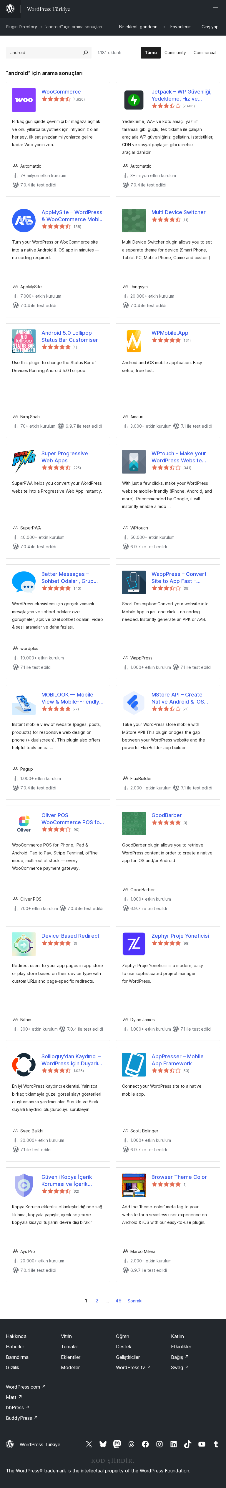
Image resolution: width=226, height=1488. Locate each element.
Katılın (177, 1336)
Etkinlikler (181, 1346)
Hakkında (16, 1336)
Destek (124, 1346)
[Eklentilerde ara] (86, 53)
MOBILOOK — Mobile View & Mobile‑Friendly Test (70, 698)
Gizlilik (12, 1367)
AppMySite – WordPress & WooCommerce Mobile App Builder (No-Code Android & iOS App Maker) (72, 216)
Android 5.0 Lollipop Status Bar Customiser (69, 336)
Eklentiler (70, 1357)
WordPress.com (26, 1387)
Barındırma (17, 1357)
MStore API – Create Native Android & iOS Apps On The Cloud (178, 698)
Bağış (180, 1357)
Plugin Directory (21, 26)
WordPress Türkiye (40, 1444)
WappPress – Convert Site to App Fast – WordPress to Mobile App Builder (179, 577)
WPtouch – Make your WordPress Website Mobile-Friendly (179, 457)
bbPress (18, 1407)
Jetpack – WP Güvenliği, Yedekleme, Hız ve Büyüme (182, 95)
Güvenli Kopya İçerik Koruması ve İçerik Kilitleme (66, 1180)
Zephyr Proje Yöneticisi (180, 936)
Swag (180, 1367)
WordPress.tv (133, 1367)
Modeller (70, 1367)
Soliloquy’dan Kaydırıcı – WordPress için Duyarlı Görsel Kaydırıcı (71, 1060)
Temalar (69, 1346)
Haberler (15, 1346)
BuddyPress (22, 1418)
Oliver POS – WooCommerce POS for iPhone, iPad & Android (71, 819)
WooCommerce (61, 92)
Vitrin (66, 1336)
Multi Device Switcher (179, 212)
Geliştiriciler (128, 1357)
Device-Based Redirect (70, 936)
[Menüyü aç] (216, 9)
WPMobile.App (170, 333)
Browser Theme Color (179, 1177)
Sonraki (135, 1300)
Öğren (122, 1336)
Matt (14, 1397)
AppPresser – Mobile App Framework (178, 1059)
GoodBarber (167, 815)
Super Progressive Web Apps (64, 456)
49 (118, 1301)
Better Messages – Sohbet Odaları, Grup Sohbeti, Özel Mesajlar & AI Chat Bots (71, 577)
